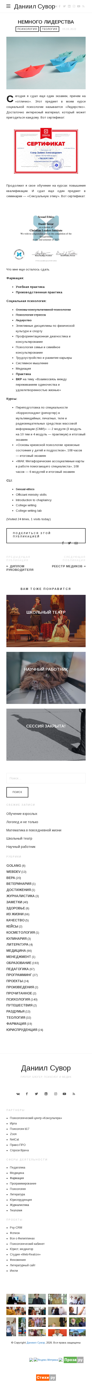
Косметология (20, 932)
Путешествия (19, 1005)
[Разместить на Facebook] (63, 543)
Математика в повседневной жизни (33, 830)
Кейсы (12, 926)
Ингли (14, 1270)
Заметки (14, 902)
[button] (16, 1299)
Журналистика (20, 896)
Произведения (20, 987)
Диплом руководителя (19, 568)
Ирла (13, 1123)
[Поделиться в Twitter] (69, 543)
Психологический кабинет (27, 1244)
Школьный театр (46, 612)
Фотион (15, 1233)
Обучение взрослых (21, 814)
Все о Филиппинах (22, 1238)
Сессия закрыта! (46, 726)
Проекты (14, 981)
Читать (45, 620)
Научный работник (46, 669)
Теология (49, 29)
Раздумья (15, 1011)
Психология (27, 29)
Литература (17, 944)
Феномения (18, 1260)
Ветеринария (18, 884)
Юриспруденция (21, 1030)
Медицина (16, 950)
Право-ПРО (18, 1145)
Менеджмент (18, 957)
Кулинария (16, 938)
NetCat (14, 1139)
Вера (10, 878)
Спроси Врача (19, 1150)
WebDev (13, 872)
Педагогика (17, 969)
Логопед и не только (22, 822)
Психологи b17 (19, 1129)
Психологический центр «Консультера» (36, 1118)
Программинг (19, 975)
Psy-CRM (16, 1227)
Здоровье (15, 908)
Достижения (18, 890)
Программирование (23, 1183)
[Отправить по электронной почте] (76, 543)
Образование (18, 963)
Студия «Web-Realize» (25, 1254)
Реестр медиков (67, 566)
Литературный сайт (22, 1265)
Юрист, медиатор (21, 1249)
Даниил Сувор (34, 6)
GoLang (13, 865)
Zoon (13, 1134)
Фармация (16, 1023)
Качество (15, 920)
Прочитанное (19, 993)
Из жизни (15, 914)
